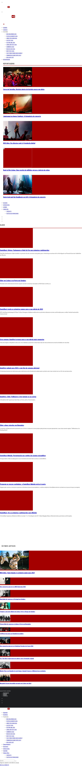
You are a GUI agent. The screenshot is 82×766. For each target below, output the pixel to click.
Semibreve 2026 (10, 46)
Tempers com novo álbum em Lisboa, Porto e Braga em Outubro (17, 611)
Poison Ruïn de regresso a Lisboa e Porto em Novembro (15, 624)
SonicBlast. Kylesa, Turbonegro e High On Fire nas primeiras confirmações (24, 250)
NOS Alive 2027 (10, 57)
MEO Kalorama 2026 (11, 34)
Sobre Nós (5, 209)
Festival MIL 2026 (10, 42)
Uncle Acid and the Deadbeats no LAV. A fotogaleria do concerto (24, 197)
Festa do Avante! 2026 (11, 36)
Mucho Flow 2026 (10, 49)
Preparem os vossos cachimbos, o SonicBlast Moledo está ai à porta (23, 484)
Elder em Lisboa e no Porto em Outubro (13, 281)
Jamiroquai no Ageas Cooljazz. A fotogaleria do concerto (22, 116)
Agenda (5, 27)
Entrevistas (6, 205)
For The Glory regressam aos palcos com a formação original (17, 658)
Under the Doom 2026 (11, 38)
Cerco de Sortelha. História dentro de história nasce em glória (23, 89)
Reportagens (6, 59)
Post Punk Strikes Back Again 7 (14, 53)
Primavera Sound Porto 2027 (13, 55)
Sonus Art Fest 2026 (11, 44)
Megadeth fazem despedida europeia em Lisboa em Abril (15, 683)
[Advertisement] (41, 530)
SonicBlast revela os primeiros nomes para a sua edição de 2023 (21, 309)
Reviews (5, 203)
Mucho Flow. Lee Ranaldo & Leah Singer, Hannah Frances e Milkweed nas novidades (23, 671)
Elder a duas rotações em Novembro (12, 425)
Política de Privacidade (12, 213)
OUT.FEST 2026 (9, 40)
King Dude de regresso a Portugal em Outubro (12, 599)
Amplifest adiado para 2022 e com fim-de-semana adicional (19, 368)
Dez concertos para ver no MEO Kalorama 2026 (13, 587)
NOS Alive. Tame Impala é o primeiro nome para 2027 (17, 573)
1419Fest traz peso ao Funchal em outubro (11, 633)
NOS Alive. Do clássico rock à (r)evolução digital (19, 143)
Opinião (5, 207)
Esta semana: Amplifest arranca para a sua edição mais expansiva (22, 339)
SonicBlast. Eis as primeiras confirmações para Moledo (18, 513)
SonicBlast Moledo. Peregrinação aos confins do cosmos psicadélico (23, 456)
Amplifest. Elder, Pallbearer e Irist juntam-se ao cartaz (18, 397)
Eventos (5, 29)
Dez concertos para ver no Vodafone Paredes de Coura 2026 (16, 646)
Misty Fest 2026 (10, 51)
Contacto (8, 211)
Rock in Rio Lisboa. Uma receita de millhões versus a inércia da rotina (26, 170)
